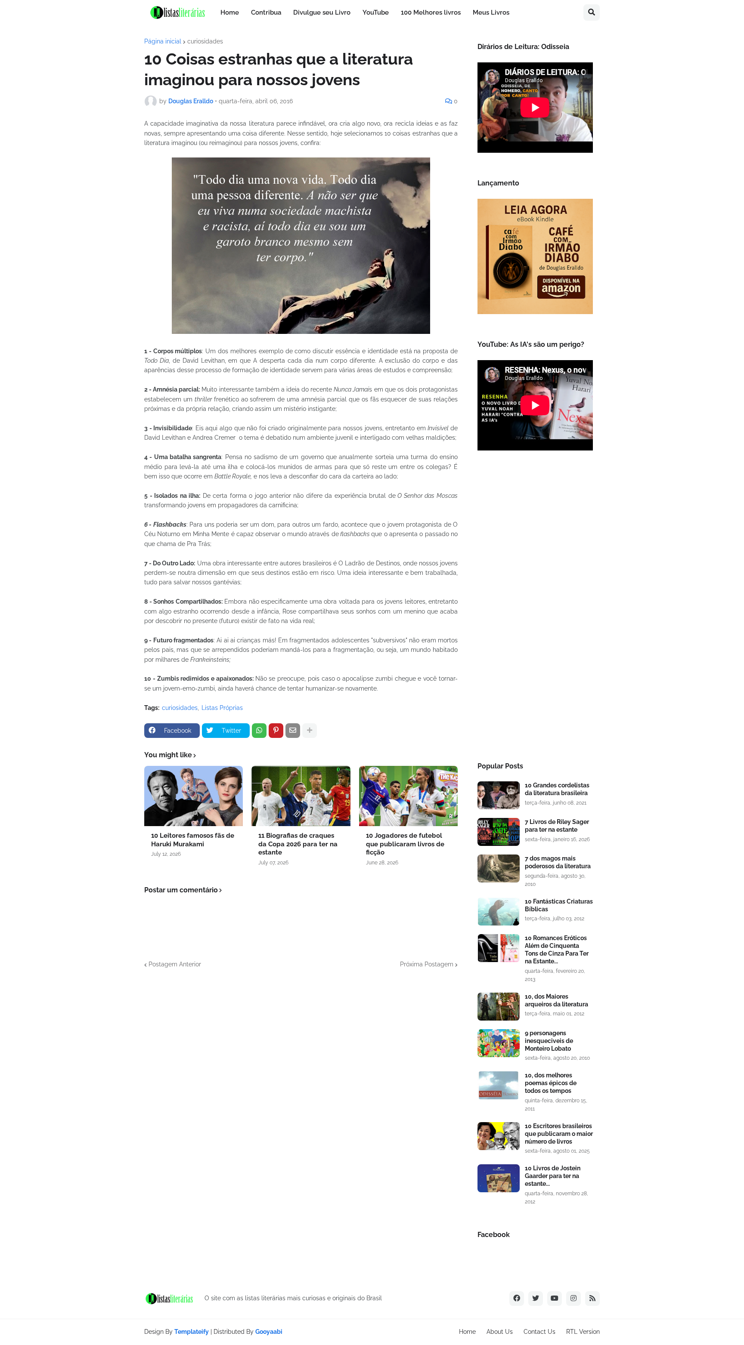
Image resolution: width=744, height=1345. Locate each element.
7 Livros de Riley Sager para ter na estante (557, 825)
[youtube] (554, 1298)
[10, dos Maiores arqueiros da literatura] (498, 1007)
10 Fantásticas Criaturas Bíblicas (559, 905)
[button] (591, 12)
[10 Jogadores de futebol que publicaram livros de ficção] (408, 796)
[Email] (292, 730)
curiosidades (205, 41)
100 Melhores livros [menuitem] (431, 12)
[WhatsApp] (259, 730)
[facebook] (516, 1298)
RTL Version (583, 1331)
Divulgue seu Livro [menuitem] (321, 12)
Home (467, 1331)
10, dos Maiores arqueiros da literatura (556, 1000)
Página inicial (162, 41)
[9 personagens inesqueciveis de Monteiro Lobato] (498, 1043)
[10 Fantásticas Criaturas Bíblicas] (498, 911)
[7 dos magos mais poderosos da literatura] (498, 868)
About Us (500, 1331)
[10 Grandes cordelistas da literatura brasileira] (498, 795)
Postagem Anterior (175, 964)
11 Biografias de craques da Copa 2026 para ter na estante (298, 844)
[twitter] (535, 1298)
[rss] (592, 1298)
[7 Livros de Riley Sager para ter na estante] (498, 832)
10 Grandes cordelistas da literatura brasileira (557, 789)
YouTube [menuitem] (376, 12)
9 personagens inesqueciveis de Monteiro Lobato (549, 1041)
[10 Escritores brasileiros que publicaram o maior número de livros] (498, 1136)
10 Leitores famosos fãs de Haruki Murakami (192, 840)
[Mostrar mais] (309, 730)
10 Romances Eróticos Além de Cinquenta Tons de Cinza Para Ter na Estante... (557, 950)
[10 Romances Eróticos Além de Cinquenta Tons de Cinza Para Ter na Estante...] (498, 948)
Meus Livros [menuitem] (491, 12)
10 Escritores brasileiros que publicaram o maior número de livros (559, 1134)
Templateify (191, 1331)
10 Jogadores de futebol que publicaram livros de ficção (405, 844)
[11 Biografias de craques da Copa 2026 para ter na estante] (300, 796)
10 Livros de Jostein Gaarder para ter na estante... (552, 1176)
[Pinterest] (276, 730)
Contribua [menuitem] (266, 12)
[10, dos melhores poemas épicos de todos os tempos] (498, 1085)
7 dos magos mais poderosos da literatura (558, 862)
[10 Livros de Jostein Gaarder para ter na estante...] (498, 1178)
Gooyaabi (268, 1331)
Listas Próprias (222, 707)
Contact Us (539, 1331)
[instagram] (573, 1298)
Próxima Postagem (426, 964)
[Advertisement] (535, 609)
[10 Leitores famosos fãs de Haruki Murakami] (193, 796)
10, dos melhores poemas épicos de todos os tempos (551, 1083)
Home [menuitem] (229, 12)
